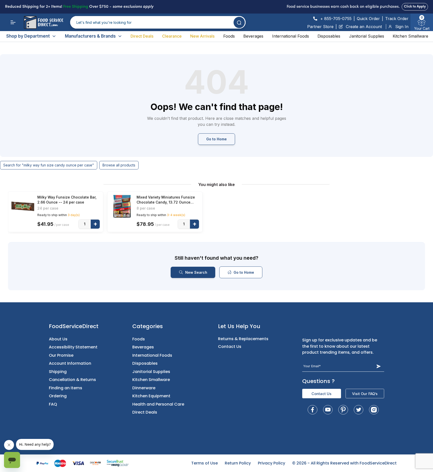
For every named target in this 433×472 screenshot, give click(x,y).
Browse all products (118, 165)
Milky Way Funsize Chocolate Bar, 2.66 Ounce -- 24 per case (66, 199)
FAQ (53, 404)
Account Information (70, 363)
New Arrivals (202, 36)
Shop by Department (28, 36)
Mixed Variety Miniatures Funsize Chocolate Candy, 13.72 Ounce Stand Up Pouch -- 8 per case (166, 200)
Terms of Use (204, 463)
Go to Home (216, 139)
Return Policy (238, 463)
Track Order (396, 18)
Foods (229, 36)
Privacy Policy (271, 463)
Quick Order (368, 18)
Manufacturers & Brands (90, 36)
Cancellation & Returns (72, 380)
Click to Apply (415, 7)
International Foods (290, 36)
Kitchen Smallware (410, 36)
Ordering (58, 396)
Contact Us (229, 346)
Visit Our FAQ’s (365, 394)
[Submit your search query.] (239, 22)
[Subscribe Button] (378, 366)
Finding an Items (65, 388)
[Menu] (13, 22)
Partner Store (320, 26)
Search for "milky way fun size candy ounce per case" (48, 165)
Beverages (253, 36)
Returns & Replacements (243, 339)
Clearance (172, 36)
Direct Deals (142, 36)
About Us (58, 339)
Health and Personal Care (158, 404)
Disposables (328, 36)
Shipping (58, 371)
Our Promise (61, 355)
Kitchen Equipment (151, 396)
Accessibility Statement (73, 347)
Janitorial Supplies (366, 36)
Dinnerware (143, 388)
